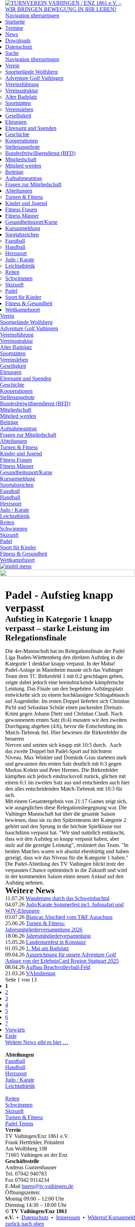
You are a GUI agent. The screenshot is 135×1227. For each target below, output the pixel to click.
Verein (12, 65)
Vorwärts (15, 1030)
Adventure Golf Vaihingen (34, 78)
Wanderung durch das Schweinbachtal (67, 898)
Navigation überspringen (32, 15)
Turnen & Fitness (24, 197)
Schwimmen (19, 278)
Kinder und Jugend (26, 203)
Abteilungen (18, 191)
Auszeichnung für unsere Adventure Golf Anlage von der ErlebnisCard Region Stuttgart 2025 (62, 958)
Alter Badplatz (21, 97)
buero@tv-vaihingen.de (47, 1186)
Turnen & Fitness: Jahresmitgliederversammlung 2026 (43, 926)
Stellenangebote (22, 147)
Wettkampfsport (22, 310)
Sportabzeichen (22, 234)
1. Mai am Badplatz (47, 948)
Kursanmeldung (22, 228)
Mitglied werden (23, 166)
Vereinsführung (22, 84)
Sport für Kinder (23, 297)
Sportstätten (18, 103)
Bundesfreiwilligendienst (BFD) (40, 153)
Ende (11, 1036)
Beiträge (14, 172)
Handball (15, 247)
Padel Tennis (19, 1124)
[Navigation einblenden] (16, 566)
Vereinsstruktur (21, 91)
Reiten (12, 272)
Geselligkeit (18, 116)
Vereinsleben (19, 109)
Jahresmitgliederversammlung (58, 936)
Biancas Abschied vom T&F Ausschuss (69, 917)
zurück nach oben (24, 1224)
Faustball (15, 241)
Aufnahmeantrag (23, 178)
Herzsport (16, 253)
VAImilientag (40, 973)
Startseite (15, 22)
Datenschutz (18, 47)
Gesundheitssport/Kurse (31, 222)
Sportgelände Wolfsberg (31, 72)
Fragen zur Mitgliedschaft (33, 184)
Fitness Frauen (21, 209)
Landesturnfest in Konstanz (56, 942)
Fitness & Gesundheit (28, 303)
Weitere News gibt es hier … (36, 1042)
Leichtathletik (20, 266)
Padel (11, 291)
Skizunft (14, 285)
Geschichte (17, 134)
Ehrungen (16, 122)
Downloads (17, 40)
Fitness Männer (22, 216)
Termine (14, 28)
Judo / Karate (19, 260)
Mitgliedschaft (20, 159)
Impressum (68, 1217)
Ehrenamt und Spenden (30, 128)
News (11, 34)
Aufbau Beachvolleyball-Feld (58, 967)
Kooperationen (21, 141)
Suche (12, 53)
